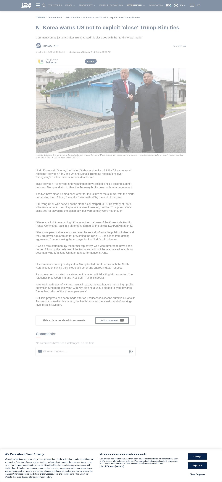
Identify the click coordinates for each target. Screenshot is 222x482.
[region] (111, 465)
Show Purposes (197, 474)
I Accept (197, 456)
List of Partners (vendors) (112, 466)
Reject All (197, 465)
